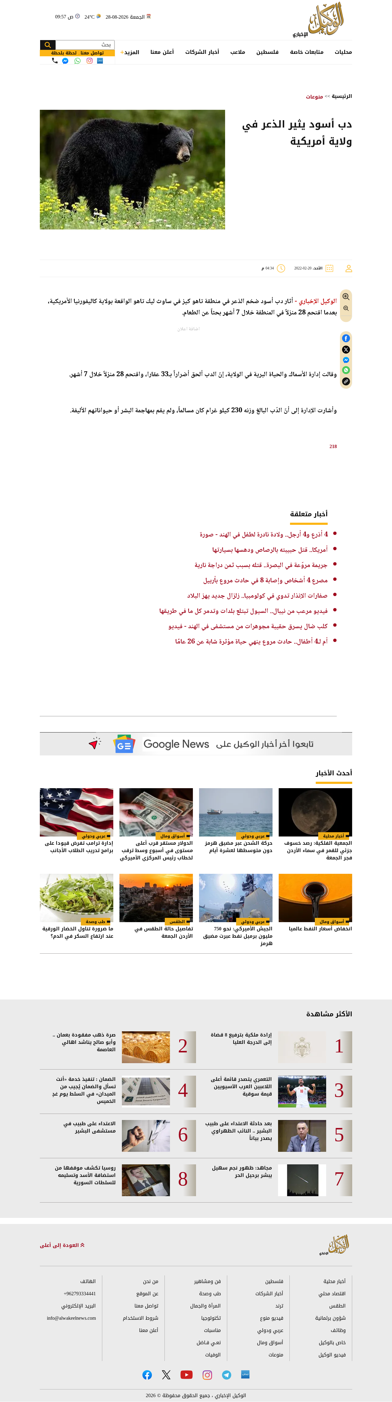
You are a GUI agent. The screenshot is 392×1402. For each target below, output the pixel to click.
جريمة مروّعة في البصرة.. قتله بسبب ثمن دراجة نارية (261, 565)
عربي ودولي (253, 836)
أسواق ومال (172, 836)
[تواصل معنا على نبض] (100, 61)
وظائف (338, 1330)
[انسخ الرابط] (346, 381)
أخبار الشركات (202, 52)
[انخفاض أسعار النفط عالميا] (315, 898)
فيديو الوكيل (332, 1354)
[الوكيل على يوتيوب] (186, 1374)
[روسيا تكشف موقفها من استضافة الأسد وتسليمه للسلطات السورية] (146, 1180)
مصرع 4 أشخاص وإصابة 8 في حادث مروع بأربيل (265, 581)
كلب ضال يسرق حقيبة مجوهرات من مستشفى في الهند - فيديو (248, 626)
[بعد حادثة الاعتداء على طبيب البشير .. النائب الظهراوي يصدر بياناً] (302, 1136)
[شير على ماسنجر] (346, 360)
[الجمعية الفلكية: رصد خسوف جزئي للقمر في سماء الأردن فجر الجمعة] (315, 812)
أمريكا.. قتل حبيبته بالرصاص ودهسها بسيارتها (270, 550)
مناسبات (212, 1330)
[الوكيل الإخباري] (320, 20)
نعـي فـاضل (209, 1342)
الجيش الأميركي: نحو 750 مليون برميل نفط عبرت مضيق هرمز (238, 936)
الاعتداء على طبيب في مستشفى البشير (89, 1127)
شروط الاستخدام (140, 1318)
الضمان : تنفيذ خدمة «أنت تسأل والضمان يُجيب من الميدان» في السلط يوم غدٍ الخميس (84, 1090)
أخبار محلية (333, 836)
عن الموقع (147, 1293)
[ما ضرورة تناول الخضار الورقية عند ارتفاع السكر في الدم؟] (76, 898)
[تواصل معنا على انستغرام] (89, 61)
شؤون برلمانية (330, 1318)
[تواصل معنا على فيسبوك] (65, 61)
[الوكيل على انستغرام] (207, 1375)
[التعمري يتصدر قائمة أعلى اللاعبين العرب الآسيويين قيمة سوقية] (302, 1091)
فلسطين (267, 52)
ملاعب (237, 52)
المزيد (131, 52)
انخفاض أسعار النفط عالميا (320, 929)
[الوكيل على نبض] (245, 1374)
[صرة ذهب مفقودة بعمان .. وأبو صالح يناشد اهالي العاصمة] (146, 1047)
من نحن (150, 1281)
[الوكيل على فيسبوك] (147, 1375)
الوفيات (213, 1354)
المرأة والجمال (205, 1306)
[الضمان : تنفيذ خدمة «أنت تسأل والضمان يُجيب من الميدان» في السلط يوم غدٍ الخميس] (146, 1091)
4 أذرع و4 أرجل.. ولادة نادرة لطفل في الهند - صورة (264, 535)
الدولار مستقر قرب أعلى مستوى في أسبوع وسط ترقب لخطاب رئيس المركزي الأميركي (156, 851)
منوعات (314, 97)
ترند (279, 1306)
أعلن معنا (162, 52)
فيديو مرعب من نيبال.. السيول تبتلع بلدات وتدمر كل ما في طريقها (243, 611)
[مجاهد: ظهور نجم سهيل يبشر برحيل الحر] (302, 1180)
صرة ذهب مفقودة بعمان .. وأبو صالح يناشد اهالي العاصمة (84, 1042)
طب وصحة (95, 921)
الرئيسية (342, 96)
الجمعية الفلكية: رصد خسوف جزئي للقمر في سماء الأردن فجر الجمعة (318, 851)
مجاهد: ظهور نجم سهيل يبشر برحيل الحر (242, 1171)
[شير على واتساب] (346, 370)
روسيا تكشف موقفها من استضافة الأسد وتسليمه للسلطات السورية (85, 1175)
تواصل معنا (146, 1306)
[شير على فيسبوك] (346, 338)
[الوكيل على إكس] (166, 1374)
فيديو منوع (271, 1318)
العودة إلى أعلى (60, 1245)
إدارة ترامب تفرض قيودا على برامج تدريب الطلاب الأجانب (79, 847)
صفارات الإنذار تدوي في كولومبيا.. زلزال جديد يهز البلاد (257, 596)
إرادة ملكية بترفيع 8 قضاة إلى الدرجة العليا (241, 1038)
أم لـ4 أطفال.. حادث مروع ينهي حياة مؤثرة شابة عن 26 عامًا (251, 642)
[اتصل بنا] (55, 60)
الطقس (177, 921)
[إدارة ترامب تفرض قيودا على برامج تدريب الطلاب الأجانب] (76, 812)
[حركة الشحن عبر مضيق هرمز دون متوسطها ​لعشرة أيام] (236, 812)
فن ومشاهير (207, 1281)
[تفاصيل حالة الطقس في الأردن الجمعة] (156, 898)
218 (333, 446)
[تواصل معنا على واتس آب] (77, 61)
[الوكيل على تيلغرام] (226, 1375)
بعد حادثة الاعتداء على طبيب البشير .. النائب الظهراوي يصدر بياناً (238, 1131)
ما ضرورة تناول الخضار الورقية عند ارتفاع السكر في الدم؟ (77, 933)
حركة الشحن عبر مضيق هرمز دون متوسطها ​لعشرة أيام (239, 847)
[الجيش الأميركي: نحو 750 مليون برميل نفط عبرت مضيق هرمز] (236, 898)
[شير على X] (346, 350)
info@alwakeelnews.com (71, 1318)
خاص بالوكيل (332, 1342)
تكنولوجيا (211, 1318)
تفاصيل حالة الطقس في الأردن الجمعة (163, 933)
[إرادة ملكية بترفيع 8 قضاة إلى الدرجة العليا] (302, 1047)
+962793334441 (80, 1293)
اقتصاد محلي (332, 1293)
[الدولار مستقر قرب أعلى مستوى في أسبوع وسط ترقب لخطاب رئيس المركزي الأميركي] (156, 812)
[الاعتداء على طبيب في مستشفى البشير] (146, 1136)
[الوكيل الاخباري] (334, 1245)
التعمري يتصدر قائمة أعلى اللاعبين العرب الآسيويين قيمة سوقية (241, 1087)
